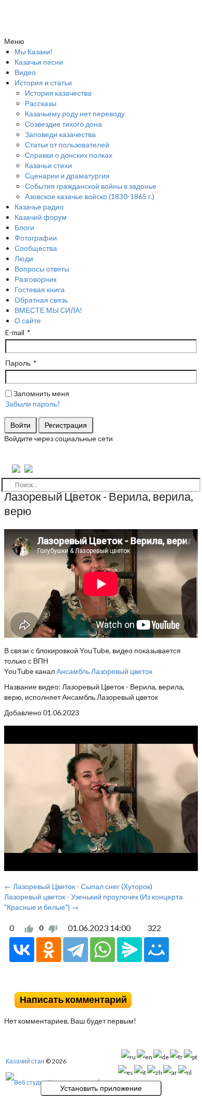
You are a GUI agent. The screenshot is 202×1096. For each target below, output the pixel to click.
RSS (194, 984)
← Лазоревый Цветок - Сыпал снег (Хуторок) (78, 886)
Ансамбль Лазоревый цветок (104, 671)
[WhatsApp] (102, 949)
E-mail (14, 332)
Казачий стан (25, 1061)
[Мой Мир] (156, 949)
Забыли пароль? (32, 403)
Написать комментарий (73, 999)
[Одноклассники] (48, 949)
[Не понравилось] (52, 928)
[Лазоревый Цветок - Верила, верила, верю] (101, 798)
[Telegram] (75, 949)
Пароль (18, 362)
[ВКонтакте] (21, 949)
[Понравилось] (29, 928)
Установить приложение (101, 1088)
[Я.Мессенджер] (129, 949)
